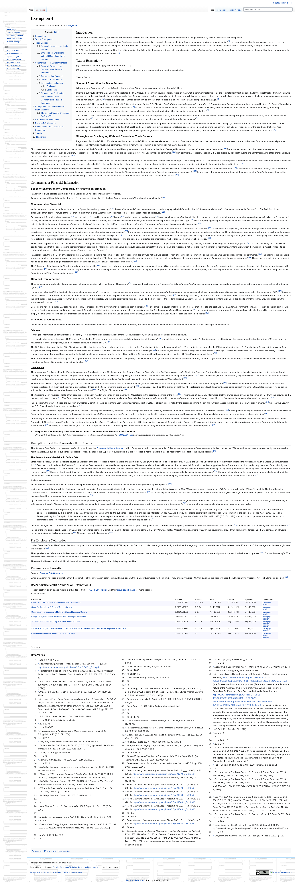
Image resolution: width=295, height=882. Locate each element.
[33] (209, 238)
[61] (179, 394)
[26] (122, 216)
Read (212, 10)
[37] (135, 261)
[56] (185, 378)
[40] (76, 272)
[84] (110, 532)
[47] (195, 309)
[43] (279, 291)
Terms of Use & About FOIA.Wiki (56, 872)
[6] (134, 107)
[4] (218, 99)
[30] (209, 228)
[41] (130, 283)
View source (222, 10)
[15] (241, 163)
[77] (148, 492)
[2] (119, 53)
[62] (59, 398)
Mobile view (77, 872)
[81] (235, 525)
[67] (266, 413)
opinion (266, 604)
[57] (224, 383)
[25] (112, 216)
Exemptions (71, 25)
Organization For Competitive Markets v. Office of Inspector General (59, 612)
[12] (173, 152)
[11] (225, 148)
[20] (112, 208)
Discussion (40, 10)
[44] (174, 295)
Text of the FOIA (13, 33)
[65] (80, 405)
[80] (153, 519)
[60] (125, 390)
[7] (208, 110)
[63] (272, 398)
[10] (274, 130)
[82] (288, 525)
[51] (182, 346)
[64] (267, 402)
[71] (34, 464)
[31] (126, 231)
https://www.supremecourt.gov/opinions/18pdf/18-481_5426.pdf (68, 667)
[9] (197, 118)
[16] (235, 168)
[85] (47, 548)
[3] (103, 99)
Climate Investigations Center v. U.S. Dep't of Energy (53, 633)
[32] (120, 235)
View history (235, 10)
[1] (229, 41)
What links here (13, 51)
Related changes (14, 54)
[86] (262, 552)
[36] (249, 257)
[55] (197, 375)
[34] (247, 243)
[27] (156, 216)
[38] (98, 265)
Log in (290, 3)
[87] (286, 577)
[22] (163, 212)
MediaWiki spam (135, 880)
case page (267, 602)
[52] (154, 350)
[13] (73, 155)
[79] (184, 503)
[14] (204, 160)
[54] (86, 361)
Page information (14, 66)
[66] (227, 410)
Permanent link (13, 63)
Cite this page (13, 68)
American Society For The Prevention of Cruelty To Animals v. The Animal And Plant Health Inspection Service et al (78, 629)
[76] (169, 484)
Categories (37, 851)
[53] (215, 353)
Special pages (13, 57)
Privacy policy (36, 872)
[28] (191, 220)
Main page (11, 30)
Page (30, 10)
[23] (72, 216)
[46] (146, 306)
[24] (90, 216)
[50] (109, 342)
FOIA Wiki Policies (125, 435)
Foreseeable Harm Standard (110, 448)
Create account (279, 3)
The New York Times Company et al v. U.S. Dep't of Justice (55, 622)
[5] (93, 107)
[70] (214, 451)
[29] (199, 223)
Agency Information (15, 36)
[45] (56, 301)
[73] (47, 471)
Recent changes (14, 42)
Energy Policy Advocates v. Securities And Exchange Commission (58, 617)
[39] (45, 269)
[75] (256, 475)
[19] (163, 197)
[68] (46, 425)
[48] (206, 313)
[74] (215, 471)
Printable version (14, 60)
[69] (213, 425)
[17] (195, 171)
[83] (74, 532)
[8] (92, 118)
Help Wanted (64, 851)
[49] (159, 338)
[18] (177, 175)
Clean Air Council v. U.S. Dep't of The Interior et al (51, 607)
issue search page (126, 590)
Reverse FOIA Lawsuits (51, 573)
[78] (91, 495)
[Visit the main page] (13, 12)
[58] (137, 386)
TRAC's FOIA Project (96, 590)
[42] (40, 287)
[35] (260, 254)
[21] (257, 208)
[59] (94, 390)
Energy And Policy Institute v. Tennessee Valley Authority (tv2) (56, 602)
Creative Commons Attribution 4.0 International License (75, 867)
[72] (59, 468)
